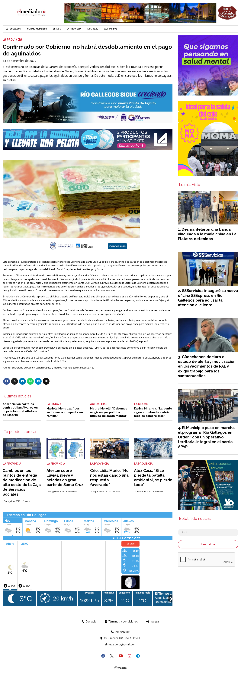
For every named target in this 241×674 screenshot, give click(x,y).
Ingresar (154, 621)
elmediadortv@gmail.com (120, 644)
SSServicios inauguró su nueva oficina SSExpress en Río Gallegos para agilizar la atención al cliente (208, 297)
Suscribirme (208, 544)
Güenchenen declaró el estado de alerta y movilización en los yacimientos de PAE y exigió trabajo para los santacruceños (207, 366)
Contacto (91, 621)
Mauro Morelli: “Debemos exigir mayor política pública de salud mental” (108, 412)
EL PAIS (57, 28)
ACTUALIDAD (110, 28)
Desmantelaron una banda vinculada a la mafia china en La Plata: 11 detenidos (207, 234)
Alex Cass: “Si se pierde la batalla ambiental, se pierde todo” (153, 477)
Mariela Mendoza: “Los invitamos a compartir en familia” (65, 412)
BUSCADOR (15, 28)
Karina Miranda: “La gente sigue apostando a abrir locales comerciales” (153, 412)
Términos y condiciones (123, 621)
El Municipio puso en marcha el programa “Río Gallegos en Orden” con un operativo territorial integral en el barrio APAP (206, 437)
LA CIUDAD (92, 28)
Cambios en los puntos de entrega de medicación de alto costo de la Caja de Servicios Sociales (22, 482)
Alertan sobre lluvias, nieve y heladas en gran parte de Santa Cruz (65, 477)
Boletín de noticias (195, 519)
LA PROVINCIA (74, 28)
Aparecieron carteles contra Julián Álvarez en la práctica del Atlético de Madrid (20, 409)
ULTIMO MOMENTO (37, 28)
